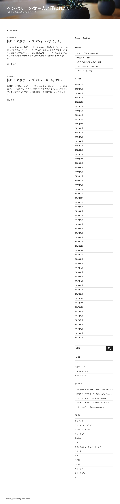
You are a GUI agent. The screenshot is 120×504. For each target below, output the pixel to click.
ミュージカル (80, 434)
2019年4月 (79, 228)
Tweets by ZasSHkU (82, 38)
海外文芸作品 (80, 473)
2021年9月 (79, 128)
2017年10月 (79, 307)
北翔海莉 (78, 438)
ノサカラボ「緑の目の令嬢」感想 (87, 53)
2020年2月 (79, 185)
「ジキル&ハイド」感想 (83, 71)
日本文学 (78, 451)
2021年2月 (79, 150)
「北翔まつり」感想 (82, 58)
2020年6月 (79, 167)
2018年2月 (79, 290)
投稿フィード (80, 367)
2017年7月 (79, 320)
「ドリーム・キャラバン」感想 (86, 398)
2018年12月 (79, 246)
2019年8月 (79, 211)
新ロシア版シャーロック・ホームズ (88, 447)
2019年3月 (79, 233)
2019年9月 (79, 207)
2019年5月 (79, 224)
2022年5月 (79, 106)
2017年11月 (79, 303)
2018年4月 (79, 281)
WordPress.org (80, 376)
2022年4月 (79, 111)
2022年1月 (79, 115)
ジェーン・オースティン (84, 425)
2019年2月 (79, 237)
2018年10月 (79, 255)
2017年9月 (79, 311)
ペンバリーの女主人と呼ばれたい (39, 8)
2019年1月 (79, 241)
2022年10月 (79, 102)
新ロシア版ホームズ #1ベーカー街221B (34, 80)
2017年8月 (79, 316)
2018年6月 (79, 272)
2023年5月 (79, 93)
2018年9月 (79, 259)
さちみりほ (79, 421)
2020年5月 (79, 172)
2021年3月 (79, 146)
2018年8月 (79, 263)
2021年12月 (79, 119)
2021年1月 (79, 154)
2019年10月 (79, 202)
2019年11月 (79, 198)
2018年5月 (79, 276)
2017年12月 (79, 298)
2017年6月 (79, 324)
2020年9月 (79, 163)
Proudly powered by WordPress (18, 499)
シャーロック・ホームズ (84, 429)
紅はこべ (78, 477)
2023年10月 (79, 84)
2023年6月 (79, 89)
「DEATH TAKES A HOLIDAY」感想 (88, 62)
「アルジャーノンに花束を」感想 (87, 66)
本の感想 (78, 464)
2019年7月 (79, 215)
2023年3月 (79, 97)
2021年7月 (79, 132)
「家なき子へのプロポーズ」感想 (87, 389)
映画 (76, 456)
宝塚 (76, 442)
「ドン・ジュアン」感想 (84, 407)
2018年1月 (79, 294)
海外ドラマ (79, 469)
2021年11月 (79, 124)
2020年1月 (79, 189)
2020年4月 (79, 176)
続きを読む (11, 64)
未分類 (77, 460)
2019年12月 (79, 194)
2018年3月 (79, 285)
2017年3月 (79, 338)
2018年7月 (79, 268)
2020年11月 (79, 159)
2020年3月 (79, 180)
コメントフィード (81, 371)
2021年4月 (79, 141)
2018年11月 (79, 250)
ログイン (78, 363)
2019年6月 (79, 220)
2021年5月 (79, 137)
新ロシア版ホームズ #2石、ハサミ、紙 (34, 41)
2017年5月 (79, 329)
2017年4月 (79, 333)
